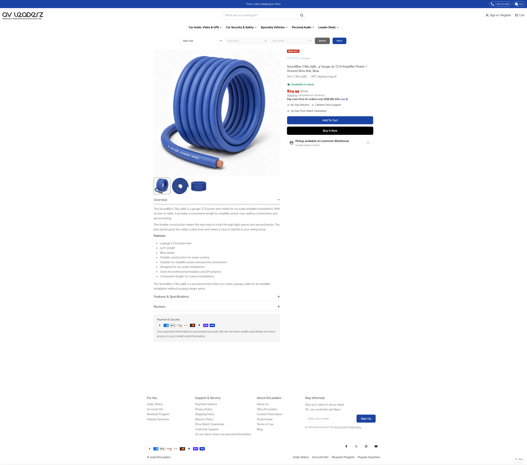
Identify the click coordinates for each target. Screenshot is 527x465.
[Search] (301, 15)
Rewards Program (343, 457)
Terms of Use (340, 427)
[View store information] (368, 143)
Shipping (292, 95)
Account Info (320, 457)
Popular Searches (369, 457)
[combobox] (264, 15)
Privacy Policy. (355, 427)
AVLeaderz (163, 457)
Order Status (301, 457)
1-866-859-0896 (502, 4)
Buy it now (330, 130)
